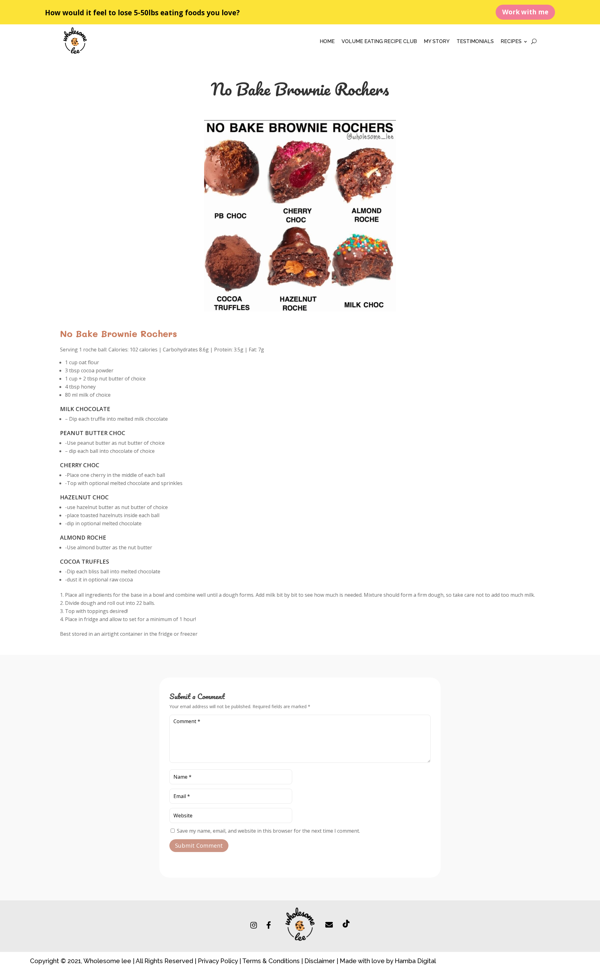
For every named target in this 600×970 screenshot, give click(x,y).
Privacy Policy (218, 961)
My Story (437, 41)
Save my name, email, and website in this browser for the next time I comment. (268, 830)
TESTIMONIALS (475, 41)
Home (327, 41)
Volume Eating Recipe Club (379, 41)
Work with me (525, 11)
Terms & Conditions (270, 961)
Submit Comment (199, 845)
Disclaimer (319, 961)
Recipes (511, 41)
